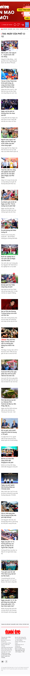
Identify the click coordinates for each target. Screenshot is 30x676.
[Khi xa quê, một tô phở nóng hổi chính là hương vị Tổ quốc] (9, 423)
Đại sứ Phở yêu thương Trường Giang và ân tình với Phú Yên (9, 313)
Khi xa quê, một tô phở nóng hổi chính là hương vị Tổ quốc (9, 432)
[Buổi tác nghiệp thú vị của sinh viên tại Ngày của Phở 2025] (9, 249)
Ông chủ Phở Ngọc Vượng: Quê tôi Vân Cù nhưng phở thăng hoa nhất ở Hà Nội (8, 343)
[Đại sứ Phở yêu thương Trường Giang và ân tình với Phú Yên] (9, 304)
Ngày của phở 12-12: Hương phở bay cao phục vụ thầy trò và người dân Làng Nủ (7, 544)
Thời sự (17, 29)
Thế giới (21, 29)
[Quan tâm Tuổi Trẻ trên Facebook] (6, 661)
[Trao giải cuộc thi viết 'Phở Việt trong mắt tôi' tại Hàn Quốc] (9, 565)
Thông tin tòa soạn (5, 653)
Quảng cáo (18, 24)
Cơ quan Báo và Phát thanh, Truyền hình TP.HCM (6, 656)
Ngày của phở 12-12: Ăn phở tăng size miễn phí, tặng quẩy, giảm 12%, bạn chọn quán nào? (9, 603)
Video (14, 29)
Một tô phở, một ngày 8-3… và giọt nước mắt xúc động (8, 55)
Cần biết (15, 24)
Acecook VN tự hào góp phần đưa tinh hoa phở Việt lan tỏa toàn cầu (8, 374)
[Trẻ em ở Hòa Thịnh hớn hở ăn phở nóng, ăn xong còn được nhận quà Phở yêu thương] (9, 74)
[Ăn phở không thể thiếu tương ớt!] (9, 223)
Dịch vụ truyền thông (20, 649)
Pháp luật (26, 29)
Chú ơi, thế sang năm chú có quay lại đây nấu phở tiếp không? (8, 515)
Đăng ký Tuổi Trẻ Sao (27, 25)
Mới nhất (5, 29)
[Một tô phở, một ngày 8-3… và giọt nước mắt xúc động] (9, 46)
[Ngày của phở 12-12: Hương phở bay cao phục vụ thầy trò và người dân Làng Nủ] (9, 534)
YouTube (10, 24)
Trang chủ (3, 624)
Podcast (4, 24)
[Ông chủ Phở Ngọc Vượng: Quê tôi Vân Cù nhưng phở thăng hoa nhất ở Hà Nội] (9, 332)
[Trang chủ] (2, 29)
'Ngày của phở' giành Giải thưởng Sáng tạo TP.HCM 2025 (8, 487)
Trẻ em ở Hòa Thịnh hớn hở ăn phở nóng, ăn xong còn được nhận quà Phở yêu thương (9, 84)
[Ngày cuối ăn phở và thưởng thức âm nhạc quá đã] (9, 104)
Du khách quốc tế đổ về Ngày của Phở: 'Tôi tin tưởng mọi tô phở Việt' (8, 204)
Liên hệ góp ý (18, 651)
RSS (23, 651)
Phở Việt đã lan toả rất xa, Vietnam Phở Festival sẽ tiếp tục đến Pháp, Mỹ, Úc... (8, 403)
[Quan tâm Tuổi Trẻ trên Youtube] (2, 661)
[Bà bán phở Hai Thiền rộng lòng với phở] (9, 278)
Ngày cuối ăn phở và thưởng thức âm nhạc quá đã (8, 113)
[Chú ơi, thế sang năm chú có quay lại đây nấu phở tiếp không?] (9, 506)
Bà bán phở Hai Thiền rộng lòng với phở (8, 286)
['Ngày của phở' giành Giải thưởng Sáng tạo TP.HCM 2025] (9, 478)
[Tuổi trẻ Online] (13, 632)
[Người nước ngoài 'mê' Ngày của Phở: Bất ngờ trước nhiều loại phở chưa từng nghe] (9, 132)
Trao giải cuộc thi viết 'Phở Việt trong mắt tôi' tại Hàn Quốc (8, 574)
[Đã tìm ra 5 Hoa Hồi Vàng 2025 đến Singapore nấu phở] (9, 451)
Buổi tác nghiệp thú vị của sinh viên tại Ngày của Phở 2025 (8, 258)
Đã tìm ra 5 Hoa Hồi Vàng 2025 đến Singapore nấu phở (7, 460)
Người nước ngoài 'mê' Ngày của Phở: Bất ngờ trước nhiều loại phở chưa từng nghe (8, 142)
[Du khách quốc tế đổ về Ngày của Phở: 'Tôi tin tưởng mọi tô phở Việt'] (9, 195)
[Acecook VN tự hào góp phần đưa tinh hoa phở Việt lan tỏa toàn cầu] (9, 365)
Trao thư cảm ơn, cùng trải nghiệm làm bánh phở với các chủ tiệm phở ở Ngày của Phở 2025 (8, 173)
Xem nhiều (10, 29)
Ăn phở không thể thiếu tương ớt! (8, 231)
